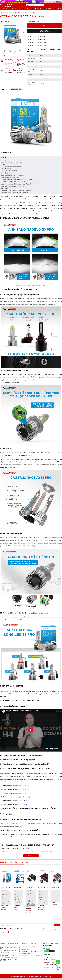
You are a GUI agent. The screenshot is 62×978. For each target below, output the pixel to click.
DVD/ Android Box (35, 948)
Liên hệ (44, 25)
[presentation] (1, 33)
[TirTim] (53, 970)
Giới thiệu (54, 5)
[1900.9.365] (58, 962)
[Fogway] (53, 964)
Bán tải (32, 950)
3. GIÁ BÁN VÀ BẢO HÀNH (7, 174)
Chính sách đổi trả (23, 951)
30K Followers (48, 945)
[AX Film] (46, 964)
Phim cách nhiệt (35, 951)
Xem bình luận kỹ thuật (16, 928)
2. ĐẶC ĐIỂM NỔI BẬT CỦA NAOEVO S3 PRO (12, 163)
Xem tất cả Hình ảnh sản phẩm (10, 47)
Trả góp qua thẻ (45, 31)
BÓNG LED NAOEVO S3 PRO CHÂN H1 (37, 36)
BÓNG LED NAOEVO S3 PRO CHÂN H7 (25, 12)
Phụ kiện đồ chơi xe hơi (36, 955)
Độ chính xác (20, 932)
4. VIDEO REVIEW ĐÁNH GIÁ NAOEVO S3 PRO (12, 175)
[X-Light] (53, 957)
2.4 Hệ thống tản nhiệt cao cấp (9, 170)
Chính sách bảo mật (23, 949)
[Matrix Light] (46, 967)
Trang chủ (2, 12)
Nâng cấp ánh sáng (10, 12)
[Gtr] (46, 959)
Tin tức (59, 5)
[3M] (46, 962)
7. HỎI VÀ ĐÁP (4, 188)
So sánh (42, 16)
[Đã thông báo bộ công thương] (46, 949)
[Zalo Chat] (58, 967)
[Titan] (46, 957)
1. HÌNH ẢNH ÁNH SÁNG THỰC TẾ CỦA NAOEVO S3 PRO (15, 161)
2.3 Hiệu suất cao (6, 168)
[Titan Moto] (46, 970)
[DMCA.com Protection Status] (49, 951)
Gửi (57, 925)
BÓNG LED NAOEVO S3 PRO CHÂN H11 (37, 42)
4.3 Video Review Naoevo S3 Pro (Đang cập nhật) (14, 181)
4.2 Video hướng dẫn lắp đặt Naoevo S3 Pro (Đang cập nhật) (17, 179)
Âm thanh (33, 953)
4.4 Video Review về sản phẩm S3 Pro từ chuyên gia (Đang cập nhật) (19, 183)
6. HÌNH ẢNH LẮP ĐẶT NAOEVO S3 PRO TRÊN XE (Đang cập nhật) (17, 186)
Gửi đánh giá (31, 855)
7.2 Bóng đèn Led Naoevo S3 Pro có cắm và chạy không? (16, 192)
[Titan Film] (53, 962)
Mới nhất (12, 932)
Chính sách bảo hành (24, 955)
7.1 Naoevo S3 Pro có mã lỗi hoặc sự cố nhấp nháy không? (16, 190)
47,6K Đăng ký (56, 943)
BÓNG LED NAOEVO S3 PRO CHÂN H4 (37, 39)
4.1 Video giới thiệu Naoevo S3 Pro (10, 177)
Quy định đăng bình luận (7, 925)
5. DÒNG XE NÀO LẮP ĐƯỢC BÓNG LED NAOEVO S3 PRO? (16, 184)
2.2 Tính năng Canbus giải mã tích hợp (11, 166)
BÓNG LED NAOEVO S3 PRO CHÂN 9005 (37, 45)
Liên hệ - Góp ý (22, 957)
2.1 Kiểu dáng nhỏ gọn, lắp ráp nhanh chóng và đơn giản (16, 164)
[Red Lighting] (53, 967)
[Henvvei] (53, 959)
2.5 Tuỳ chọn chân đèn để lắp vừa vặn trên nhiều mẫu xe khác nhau (18, 172)
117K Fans (47, 943)
